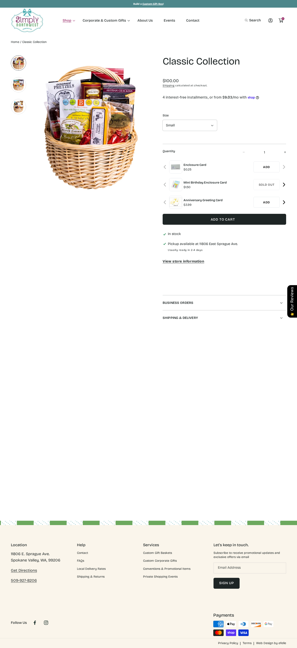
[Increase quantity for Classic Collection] (281, 152)
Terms (247, 643)
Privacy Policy (228, 643)
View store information (183, 261)
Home (15, 42)
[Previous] (165, 167)
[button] (253, 20)
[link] (67, 20)
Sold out (267, 185)
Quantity (169, 151)
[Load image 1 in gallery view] (18, 63)
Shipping (169, 85)
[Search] (247, 20)
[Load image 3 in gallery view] (18, 106)
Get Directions (24, 570)
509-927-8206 (24, 580)
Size (166, 115)
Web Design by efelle (271, 643)
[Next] (283, 167)
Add (266, 167)
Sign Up (226, 583)
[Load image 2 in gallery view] (18, 84)
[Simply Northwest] (27, 20)
